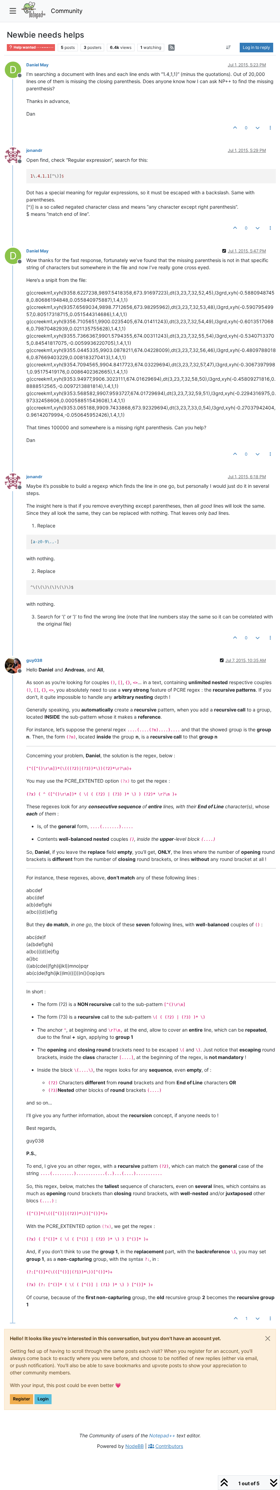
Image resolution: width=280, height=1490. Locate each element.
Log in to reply (256, 47)
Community (67, 10)
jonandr (34, 150)
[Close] (268, 1338)
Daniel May (37, 64)
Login (43, 1398)
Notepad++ (162, 1435)
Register (21, 1398)
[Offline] (15, 155)
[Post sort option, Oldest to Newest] (228, 47)
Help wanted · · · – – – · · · (33, 47)
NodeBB (134, 1446)
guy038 (34, 660)
